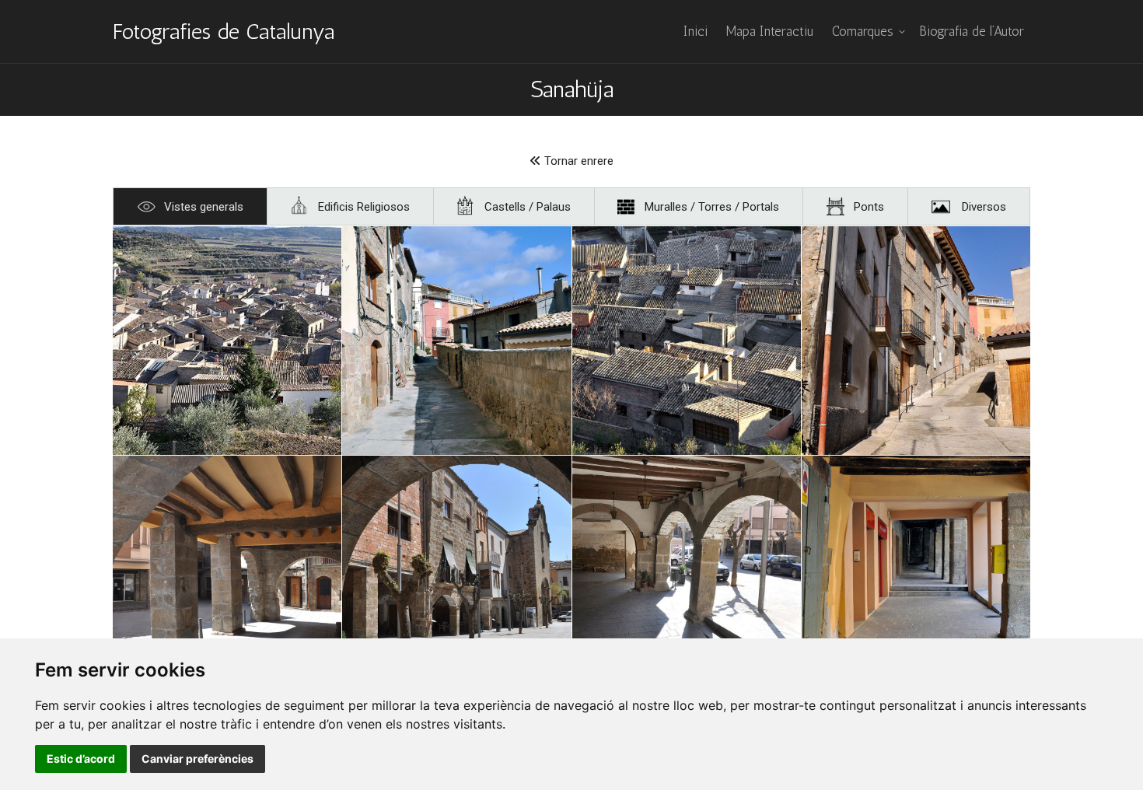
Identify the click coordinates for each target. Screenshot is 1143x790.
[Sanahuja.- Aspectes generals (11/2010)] (456, 340)
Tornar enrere (577, 161)
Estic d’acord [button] (81, 758)
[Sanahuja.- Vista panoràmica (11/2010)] (227, 340)
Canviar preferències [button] (197, 758)
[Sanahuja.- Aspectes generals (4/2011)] (227, 570)
